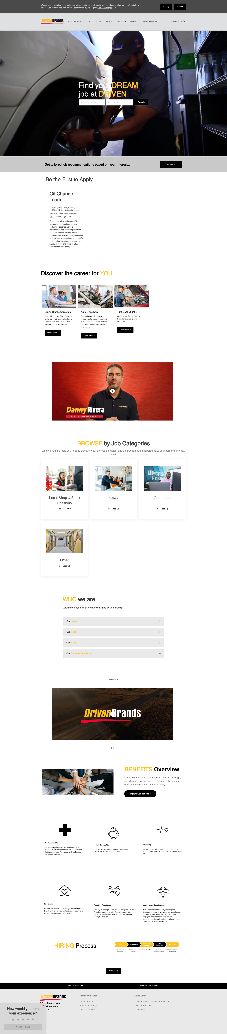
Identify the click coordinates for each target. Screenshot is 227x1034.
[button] (141, 102)
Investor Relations (142, 1006)
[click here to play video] (112, 391)
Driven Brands (86, 1002)
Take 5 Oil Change (88, 1006)
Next (168, 716)
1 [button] (111, 748)
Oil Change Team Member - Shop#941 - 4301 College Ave (63, 197)
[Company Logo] (53, 21)
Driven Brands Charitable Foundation (151, 1002)
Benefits (108, 22)
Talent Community (149, 22)
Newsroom (121, 22)
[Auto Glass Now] (95, 313)
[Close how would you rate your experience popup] (43, 1005)
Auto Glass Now (87, 1010)
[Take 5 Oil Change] (131, 313)
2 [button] (113, 748)
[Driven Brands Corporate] (59, 313)
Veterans (133, 22)
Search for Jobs (94, 22)
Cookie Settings (104, 8)
